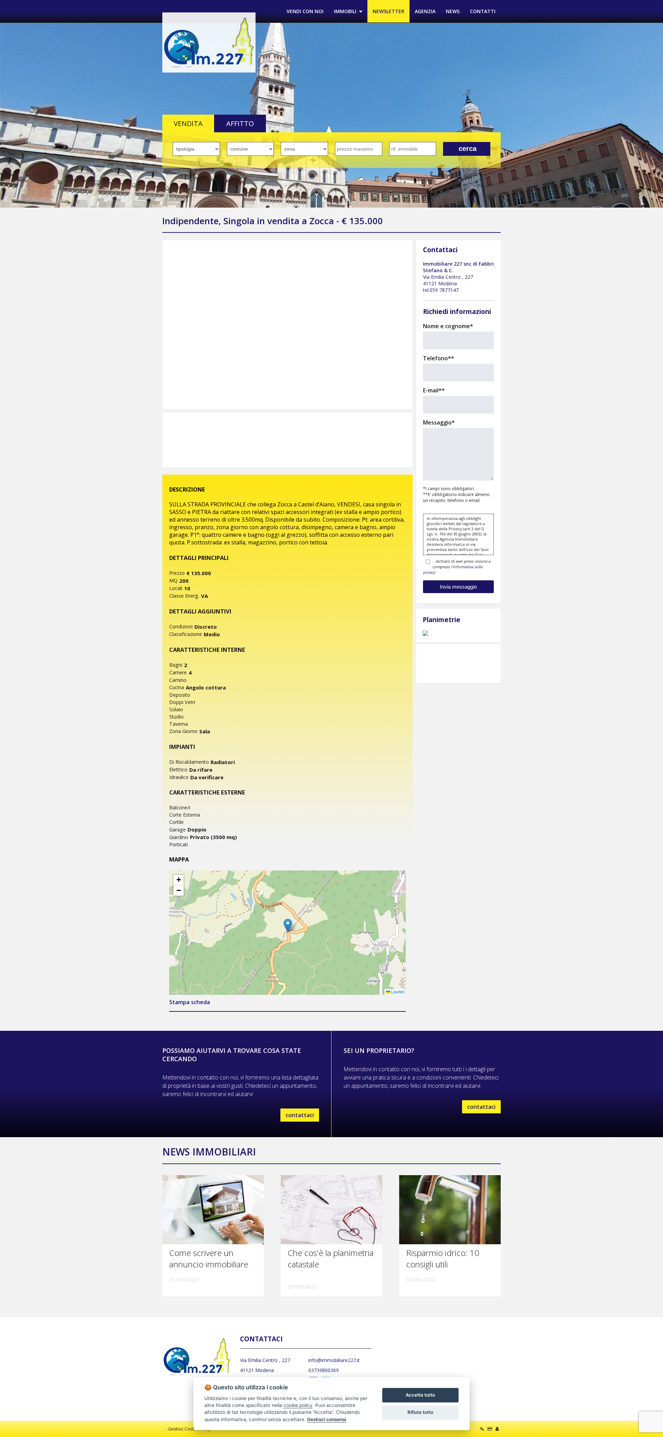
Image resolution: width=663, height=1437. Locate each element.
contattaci (300, 1115)
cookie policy (298, 1405)
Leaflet (397, 992)
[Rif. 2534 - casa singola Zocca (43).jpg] (287, 324)
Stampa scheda (189, 1002)
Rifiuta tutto (420, 1412)
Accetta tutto (420, 1395)
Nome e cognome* (448, 326)
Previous (153, 325)
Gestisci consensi (326, 1419)
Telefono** (438, 358)
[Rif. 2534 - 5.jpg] (458, 633)
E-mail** (434, 390)
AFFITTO (240, 123)
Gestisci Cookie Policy (189, 1429)
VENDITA (188, 123)
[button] (288, 926)
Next (422, 325)
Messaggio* (439, 422)
